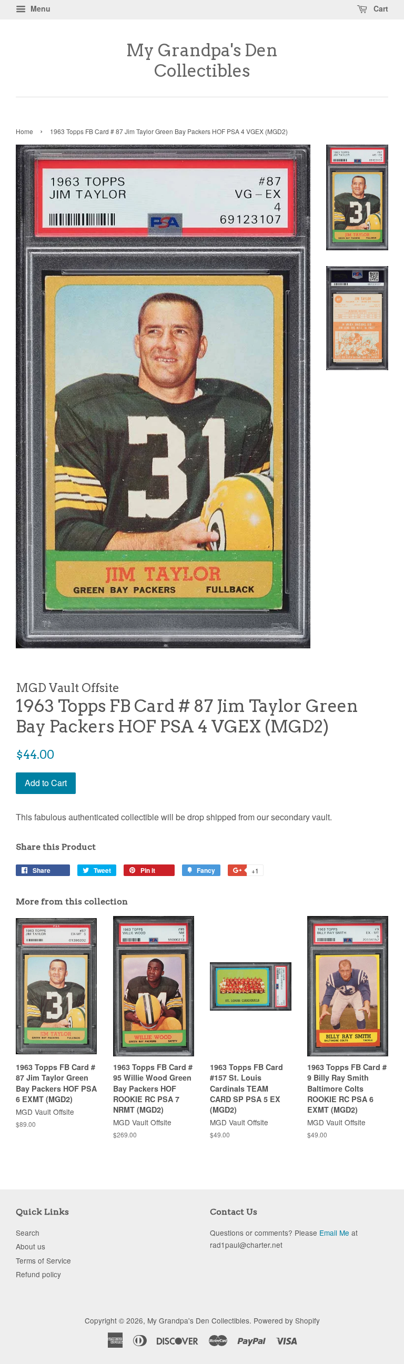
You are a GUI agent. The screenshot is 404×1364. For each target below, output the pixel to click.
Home (24, 131)
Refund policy (38, 1274)
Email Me (334, 1232)
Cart (379, 8)
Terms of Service (43, 1260)
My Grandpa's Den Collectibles (202, 60)
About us (30, 1246)
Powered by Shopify (287, 1320)
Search (27, 1232)
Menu (39, 8)
